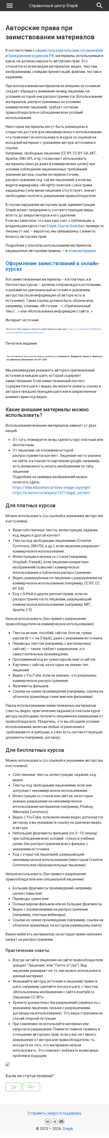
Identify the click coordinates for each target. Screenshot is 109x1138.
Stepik (68, 1128)
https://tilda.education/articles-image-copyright (51, 487)
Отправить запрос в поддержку (54, 1113)
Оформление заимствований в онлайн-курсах (53, 266)
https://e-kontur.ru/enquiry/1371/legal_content (51, 492)
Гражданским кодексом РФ (31, 55)
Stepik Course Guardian (65, 226)
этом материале (82, 250)
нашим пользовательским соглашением (69, 50)
